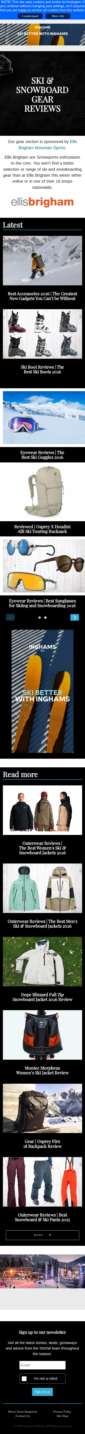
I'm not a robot (45, 1378)
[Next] (74, 617)
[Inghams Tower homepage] (42, 691)
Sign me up (42, 1391)
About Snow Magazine (22, 1411)
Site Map (62, 1416)
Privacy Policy (62, 1411)
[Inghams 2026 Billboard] (42, 34)
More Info (58, 16)
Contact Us (22, 1416)
